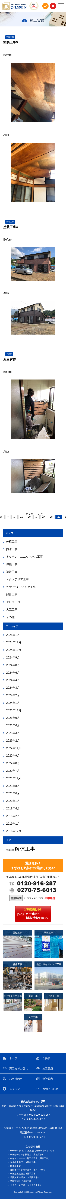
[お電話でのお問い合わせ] (45, 6)
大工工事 (11, 609)
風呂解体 (9, 359)
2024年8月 (13, 665)
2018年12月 (13, 831)
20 (29, 516)
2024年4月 (13, 680)
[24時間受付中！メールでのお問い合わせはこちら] (33, 920)
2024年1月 (13, 702)
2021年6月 (13, 793)
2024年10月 (13, 649)
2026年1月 (13, 634)
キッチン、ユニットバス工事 (24, 556)
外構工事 (11, 541)
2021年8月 (13, 785)
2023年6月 (13, 725)
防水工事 (11, 549)
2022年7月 (13, 770)
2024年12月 (13, 642)
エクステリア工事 (17, 579)
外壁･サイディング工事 (21, 586)
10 (21, 516)
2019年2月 (13, 816)
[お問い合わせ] (53, 6)
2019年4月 (13, 808)
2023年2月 (13, 740)
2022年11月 (13, 748)
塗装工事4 (10, 227)
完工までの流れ (18, 1068)
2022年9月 (13, 755)
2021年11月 (13, 778)
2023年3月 (13, 732)
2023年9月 (13, 717)
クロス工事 (13, 601)
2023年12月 (13, 710)
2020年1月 (13, 800)
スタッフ (14, 1088)
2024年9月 (13, 657)
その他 (9, 354)
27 (43, 516)
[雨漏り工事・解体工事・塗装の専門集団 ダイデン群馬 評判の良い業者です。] (14, 6)
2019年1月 (13, 823)
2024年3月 (13, 687)
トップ (13, 1058)
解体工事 (11, 594)
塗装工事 (10, 37)
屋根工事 (11, 564)
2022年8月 (13, 763)
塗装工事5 (10, 42)
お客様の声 (16, 1078)
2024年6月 (13, 672)
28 (51, 516)
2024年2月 (13, 695)
